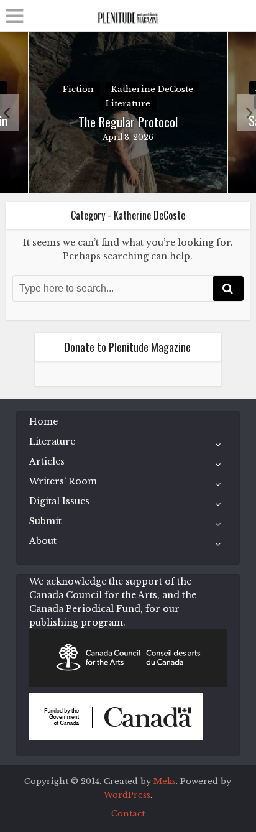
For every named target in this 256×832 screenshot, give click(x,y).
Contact (128, 813)
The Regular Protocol (128, 122)
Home (43, 421)
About (43, 541)
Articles (47, 461)
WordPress (127, 795)
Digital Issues (59, 501)
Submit (45, 521)
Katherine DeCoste (152, 89)
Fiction (78, 89)
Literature (128, 103)
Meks (164, 781)
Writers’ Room (63, 481)
